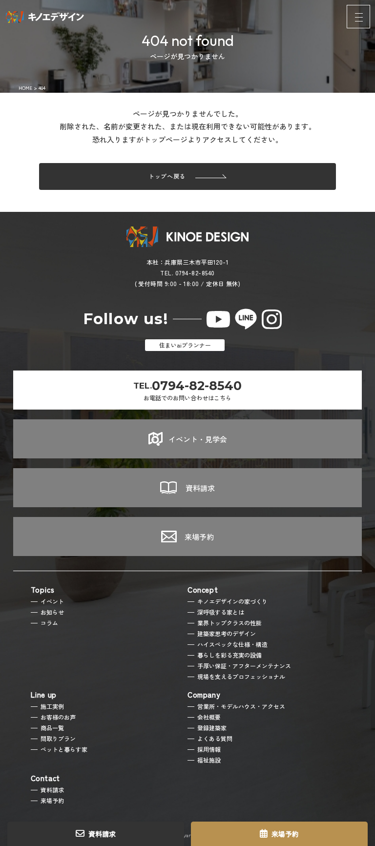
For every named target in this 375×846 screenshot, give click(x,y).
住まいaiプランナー (185, 345)
